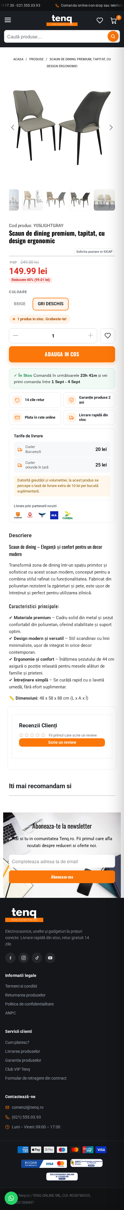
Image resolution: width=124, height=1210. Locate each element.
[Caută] (113, 36)
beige (19, 303)
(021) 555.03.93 (26, 1117)
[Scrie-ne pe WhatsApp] (11, 1198)
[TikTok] (37, 958)
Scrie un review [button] (62, 742)
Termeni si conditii (21, 986)
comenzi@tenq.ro (28, 1107)
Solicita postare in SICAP (94, 252)
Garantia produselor (23, 1060)
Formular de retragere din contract (36, 1078)
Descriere (20, 535)
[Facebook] (10, 958)
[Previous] (13, 127)
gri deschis (50, 303)
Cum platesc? (17, 1042)
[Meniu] (8, 20)
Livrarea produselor (22, 1051)
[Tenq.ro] (62, 20)
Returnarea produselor (25, 995)
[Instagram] (23, 958)
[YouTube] (50, 958)
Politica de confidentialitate (29, 1004)
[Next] (110, 127)
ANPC (10, 1013)
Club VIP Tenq (17, 1069)
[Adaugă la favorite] (107, 335)
